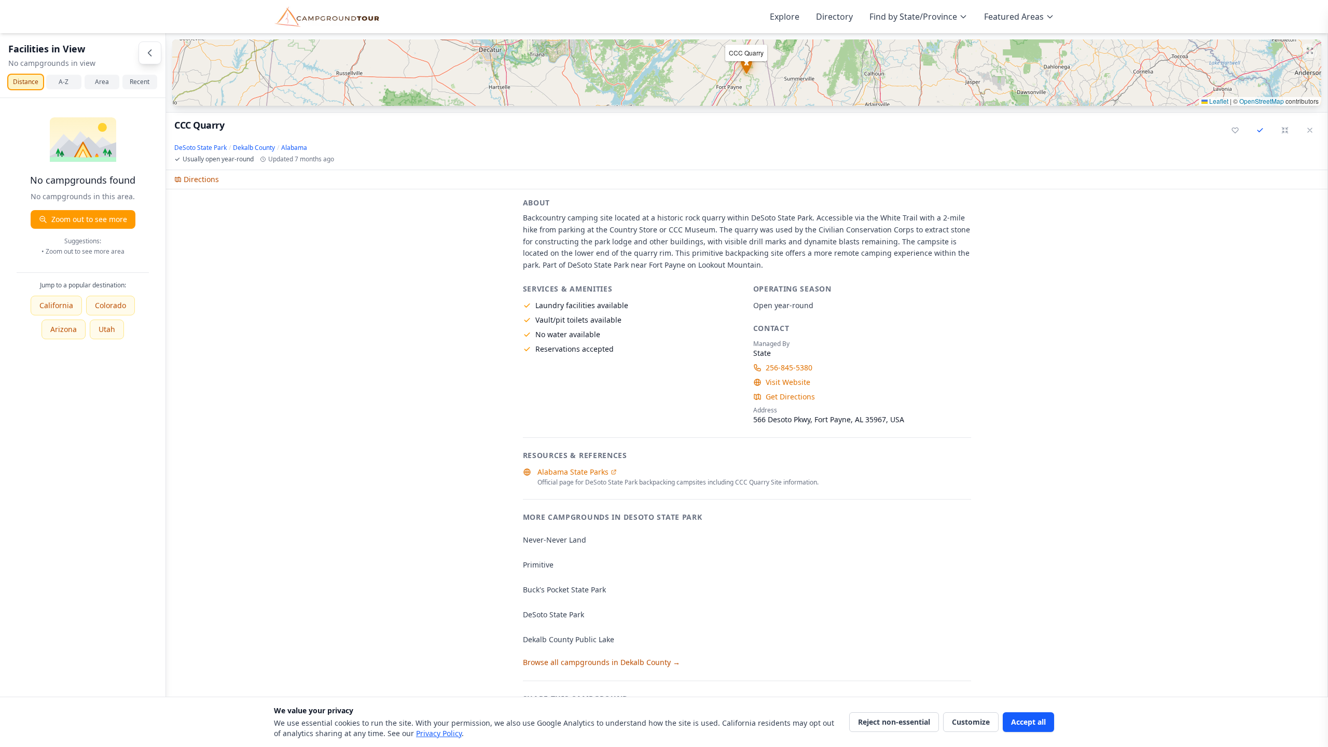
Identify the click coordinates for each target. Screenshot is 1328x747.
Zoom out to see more (89, 219)
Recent (139, 81)
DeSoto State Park (200, 148)
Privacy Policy (439, 733)
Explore (784, 16)
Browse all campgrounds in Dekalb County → (601, 662)
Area (102, 81)
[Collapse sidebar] (150, 53)
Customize (971, 722)
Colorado (110, 305)
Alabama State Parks (572, 472)
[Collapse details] (1285, 130)
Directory (834, 16)
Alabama (294, 148)
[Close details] (1309, 130)
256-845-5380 (789, 367)
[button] (746, 72)
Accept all (1028, 722)
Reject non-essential (894, 722)
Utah (107, 329)
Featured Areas (1014, 16)
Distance (25, 81)
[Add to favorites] (1235, 130)
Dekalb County (254, 148)
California (56, 305)
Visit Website (788, 382)
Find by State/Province (913, 16)
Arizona (63, 329)
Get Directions (790, 397)
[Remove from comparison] (1260, 130)
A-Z (63, 81)
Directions (201, 179)
